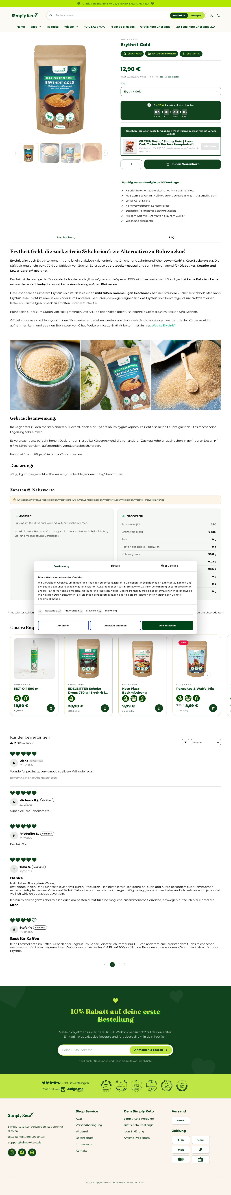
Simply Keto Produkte (139, 1118)
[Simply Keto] (25, 15)
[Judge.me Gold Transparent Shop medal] (151, 1086)
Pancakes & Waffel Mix (195, 688)
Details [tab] (115, 565)
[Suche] (51, 15)
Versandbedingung (89, 1125)
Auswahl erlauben (115, 625)
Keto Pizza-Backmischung (134, 690)
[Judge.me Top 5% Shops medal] (182, 1086)
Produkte (179, 15)
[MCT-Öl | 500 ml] (34, 658)
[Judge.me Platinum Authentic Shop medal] (121, 1086)
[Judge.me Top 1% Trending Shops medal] (167, 1086)
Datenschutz (84, 1137)
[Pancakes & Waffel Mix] (196, 658)
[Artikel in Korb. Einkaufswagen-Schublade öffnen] (219, 15)
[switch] (59, 611)
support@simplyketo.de (24, 1142)
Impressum (84, 1144)
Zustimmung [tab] (61, 566)
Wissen (69, 26)
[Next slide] (105, 153)
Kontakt (81, 1150)
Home (21, 26)
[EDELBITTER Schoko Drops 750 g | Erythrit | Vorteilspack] (88, 658)
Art (123, 83)
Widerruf (82, 1131)
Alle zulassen (167, 625)
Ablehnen (63, 625)
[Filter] (185, 742)
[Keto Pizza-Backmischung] (142, 658)
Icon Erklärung (134, 1131)
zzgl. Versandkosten (169, 77)
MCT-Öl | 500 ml (26, 688)
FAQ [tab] (171, 237)
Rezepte (196, 15)
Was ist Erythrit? (164, 325)
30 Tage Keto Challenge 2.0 (195, 26)
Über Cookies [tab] (169, 565)
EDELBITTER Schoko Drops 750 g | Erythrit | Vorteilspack (86, 690)
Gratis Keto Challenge (155, 26)
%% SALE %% (94, 26)
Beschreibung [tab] (66, 237)
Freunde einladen (123, 26)
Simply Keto (22, 684)
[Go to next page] (125, 964)
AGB (79, 1118)
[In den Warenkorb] (51, 708)
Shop (34, 26)
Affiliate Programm (137, 1137)
